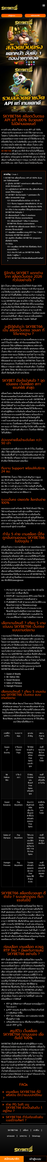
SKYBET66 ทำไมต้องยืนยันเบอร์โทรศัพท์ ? (24, 1119)
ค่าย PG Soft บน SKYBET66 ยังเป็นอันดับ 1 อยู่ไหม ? (22, 1107)
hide (15, 174)
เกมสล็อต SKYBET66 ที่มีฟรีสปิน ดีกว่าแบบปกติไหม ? (22, 1095)
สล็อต (25, 1130)
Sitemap (36, 1136)
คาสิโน (36, 1130)
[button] (44, 5)
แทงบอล (10, 1136)
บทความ (23, 1136)
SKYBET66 (6, 150)
